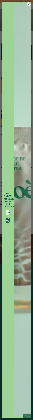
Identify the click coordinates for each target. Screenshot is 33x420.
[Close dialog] (28, 4)
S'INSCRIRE (8, 220)
